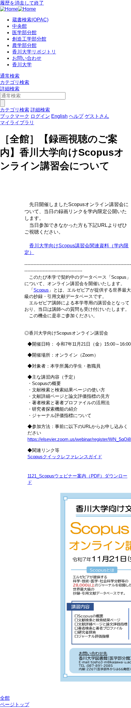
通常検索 (9, 75)
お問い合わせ (26, 58)
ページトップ (14, 704)
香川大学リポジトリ (34, 51)
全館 (5, 698)
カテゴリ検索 (14, 82)
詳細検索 (9, 88)
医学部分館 (24, 32)
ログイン (40, 116)
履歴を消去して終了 (22, 2)
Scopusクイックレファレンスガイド (64, 456)
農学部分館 (24, 45)
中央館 (19, 26)
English (59, 116)
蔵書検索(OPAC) (30, 19)
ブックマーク (14, 116)
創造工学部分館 (29, 39)
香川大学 (22, 64)
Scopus (41, 289)
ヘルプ (76, 116)
